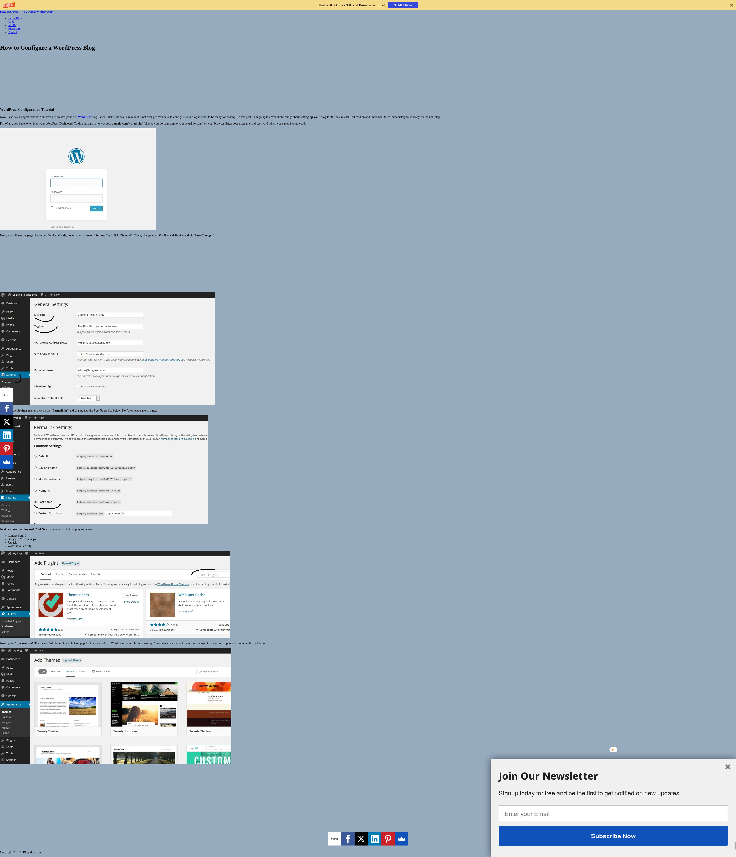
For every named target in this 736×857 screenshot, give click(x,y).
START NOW (403, 5)
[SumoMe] (401, 839)
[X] (361, 839)
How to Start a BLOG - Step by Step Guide (26, 11)
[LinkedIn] (374, 839)
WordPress (84, 117)
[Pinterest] (388, 839)
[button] (368, 5)
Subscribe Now (613, 835)
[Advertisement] (368, 79)
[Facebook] (348, 839)
